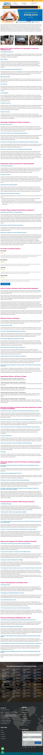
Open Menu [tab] (7, 6)
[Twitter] (26, 747)
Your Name (25, 732)
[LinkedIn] (29, 747)
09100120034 (16, 4)
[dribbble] (32, 747)
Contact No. (25, 737)
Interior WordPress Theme (17, 753)
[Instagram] (34, 747)
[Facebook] (32, 0)
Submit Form (38, 742)
